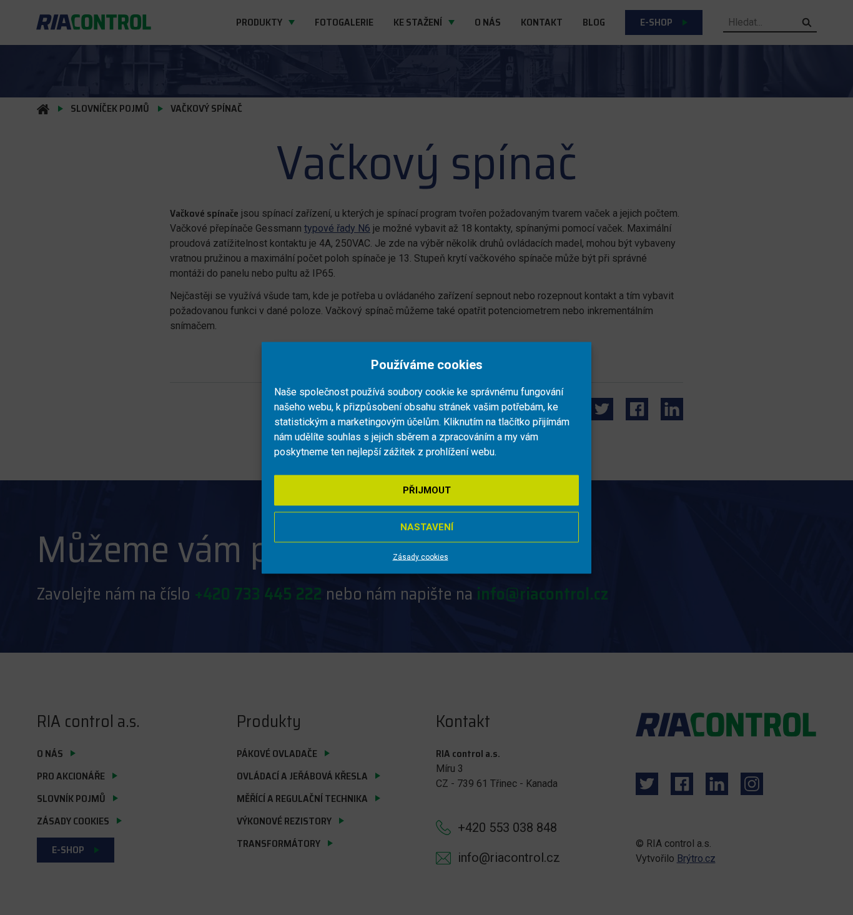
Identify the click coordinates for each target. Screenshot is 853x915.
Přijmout (427, 489)
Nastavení (426, 526)
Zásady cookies (420, 556)
